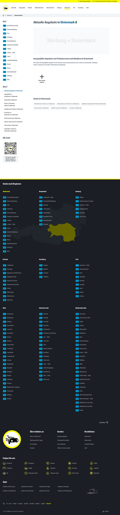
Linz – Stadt (45, 337)
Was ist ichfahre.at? (35, 436)
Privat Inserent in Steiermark (41, 108)
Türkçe (15, 504)
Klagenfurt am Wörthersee (12, 273)
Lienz (80, 288)
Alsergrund (8, 314)
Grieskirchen (45, 329)
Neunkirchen (82, 372)
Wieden (7, 399)
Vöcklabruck (45, 372)
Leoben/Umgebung (10, 60)
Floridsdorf (8, 333)
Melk (79, 364)
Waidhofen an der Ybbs (84, 406)
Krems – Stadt (82, 352)
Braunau (44, 314)
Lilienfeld (81, 356)
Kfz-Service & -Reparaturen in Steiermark (11, 114)
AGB (86, 448)
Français (20, 504)
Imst (79, 273)
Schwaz (80, 296)
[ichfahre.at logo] (5, 8)
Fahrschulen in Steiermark (11, 125)
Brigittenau (8, 318)
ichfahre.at (9, 511)
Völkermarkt (9, 292)
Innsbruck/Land (82, 269)
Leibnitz (7, 49)
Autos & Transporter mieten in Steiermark (9, 104)
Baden (80, 322)
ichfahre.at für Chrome (9, 487)
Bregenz (44, 265)
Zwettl (80, 410)
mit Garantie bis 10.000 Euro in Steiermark (68, 104)
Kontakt (32, 448)
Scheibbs (81, 383)
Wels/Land (44, 379)
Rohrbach (44, 352)
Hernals (7, 337)
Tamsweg (81, 213)
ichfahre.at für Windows (9, 491)
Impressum (88, 436)
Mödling (80, 360)
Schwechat (81, 387)
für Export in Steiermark (75, 108)
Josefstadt (8, 348)
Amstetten (81, 314)
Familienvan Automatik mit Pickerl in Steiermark (94, 104)
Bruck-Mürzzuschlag (11, 26)
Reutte (80, 292)
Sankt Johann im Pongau (85, 201)
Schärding (44, 356)
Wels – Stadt (45, 376)
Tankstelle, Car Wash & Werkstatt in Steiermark (10, 130)
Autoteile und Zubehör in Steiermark (13, 109)
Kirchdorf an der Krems (48, 333)
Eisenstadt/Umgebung (48, 201)
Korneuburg (81, 345)
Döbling (8, 322)
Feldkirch (44, 277)
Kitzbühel (81, 277)
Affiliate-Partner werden (63, 448)
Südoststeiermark (10, 72)
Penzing (8, 383)
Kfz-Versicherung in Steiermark (12, 118)
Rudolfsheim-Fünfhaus (12, 387)
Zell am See (81, 217)
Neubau (7, 376)
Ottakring (8, 379)
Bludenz (44, 269)
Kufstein (80, 281)
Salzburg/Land (82, 209)
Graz (7, 33)
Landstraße (8, 352)
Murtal (7, 64)
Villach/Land (9, 296)
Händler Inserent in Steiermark (59, 108)
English (43, 504)
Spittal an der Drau (10, 281)
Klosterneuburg (82, 341)
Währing (8, 395)
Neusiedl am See (46, 217)
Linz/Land (44, 341)
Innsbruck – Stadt (83, 265)
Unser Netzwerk (61, 444)
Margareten (8, 364)
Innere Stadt (9, 345)
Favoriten (8, 329)
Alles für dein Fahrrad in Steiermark (13, 122)
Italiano (37, 504)
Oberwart (44, 224)
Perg (43, 345)
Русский (9, 504)
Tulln (79, 391)
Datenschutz (88, 440)
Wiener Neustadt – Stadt (85, 399)
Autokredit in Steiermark (10, 100)
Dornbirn (44, 273)
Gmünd (80, 325)
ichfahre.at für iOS (44, 491)
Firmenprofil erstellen (63, 440)
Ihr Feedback (33, 444)
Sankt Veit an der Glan (11, 284)
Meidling (8, 372)
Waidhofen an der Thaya (85, 402)
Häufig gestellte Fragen (36, 440)
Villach (7, 288)
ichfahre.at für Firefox (27, 487)
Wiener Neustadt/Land (84, 395)
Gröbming (8, 37)
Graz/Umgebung (10, 41)
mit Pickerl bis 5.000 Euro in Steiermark (44, 104)
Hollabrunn (81, 333)
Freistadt (44, 322)
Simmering (8, 391)
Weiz (7, 80)
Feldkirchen (9, 265)
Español (26, 504)
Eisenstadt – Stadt (47, 197)
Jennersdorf (45, 209)
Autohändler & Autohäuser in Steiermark (10, 95)
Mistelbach (81, 368)
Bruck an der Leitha (83, 318)
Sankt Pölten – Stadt (84, 376)
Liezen (7, 56)
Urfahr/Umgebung (46, 368)
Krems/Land (81, 348)
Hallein (80, 197)
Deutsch (48, 504)
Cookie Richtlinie (89, 444)
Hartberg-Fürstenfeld (11, 45)
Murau (7, 68)
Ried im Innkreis (46, 348)
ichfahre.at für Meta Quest (65, 491)
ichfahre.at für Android (27, 491)
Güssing (44, 205)
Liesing (7, 360)
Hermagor (8, 269)
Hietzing (8, 341)
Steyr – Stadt (45, 364)
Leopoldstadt (9, 356)
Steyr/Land (44, 360)
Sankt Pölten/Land (83, 379)
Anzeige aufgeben (62, 436)
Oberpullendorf (46, 220)
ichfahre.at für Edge (44, 487)
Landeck (80, 284)
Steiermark (9, 15)
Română (32, 504)
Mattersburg (45, 213)
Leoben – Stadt (9, 53)
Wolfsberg (8, 300)
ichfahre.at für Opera (63, 487)
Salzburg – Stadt (83, 205)
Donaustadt (9, 325)
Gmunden (44, 325)
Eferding (44, 318)
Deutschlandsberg (10, 29)
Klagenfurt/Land (10, 277)
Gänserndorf (82, 329)
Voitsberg (8, 76)
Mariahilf (8, 368)
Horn (79, 337)
